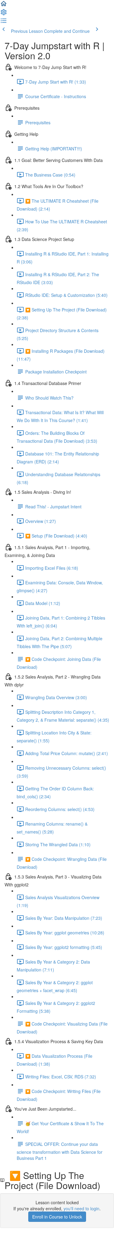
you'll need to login (81, 1208)
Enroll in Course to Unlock (57, 1217)
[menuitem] (3, 14)
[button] (3, 5)
